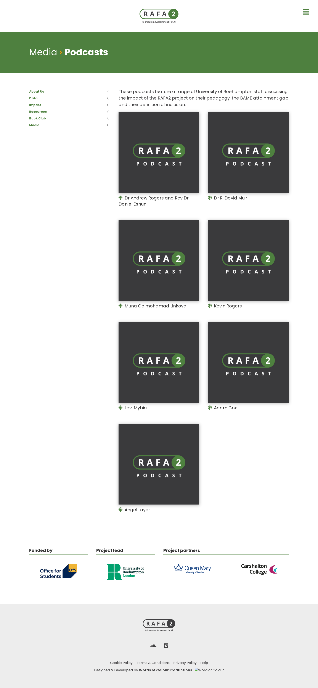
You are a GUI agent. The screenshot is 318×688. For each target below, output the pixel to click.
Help (204, 662)
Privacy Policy (185, 662)
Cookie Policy (121, 662)
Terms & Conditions (153, 662)
